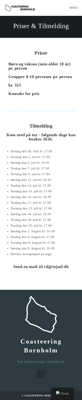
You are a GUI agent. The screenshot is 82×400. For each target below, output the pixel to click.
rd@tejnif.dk (56, 361)
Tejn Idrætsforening (31, 361)
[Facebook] (41, 374)
